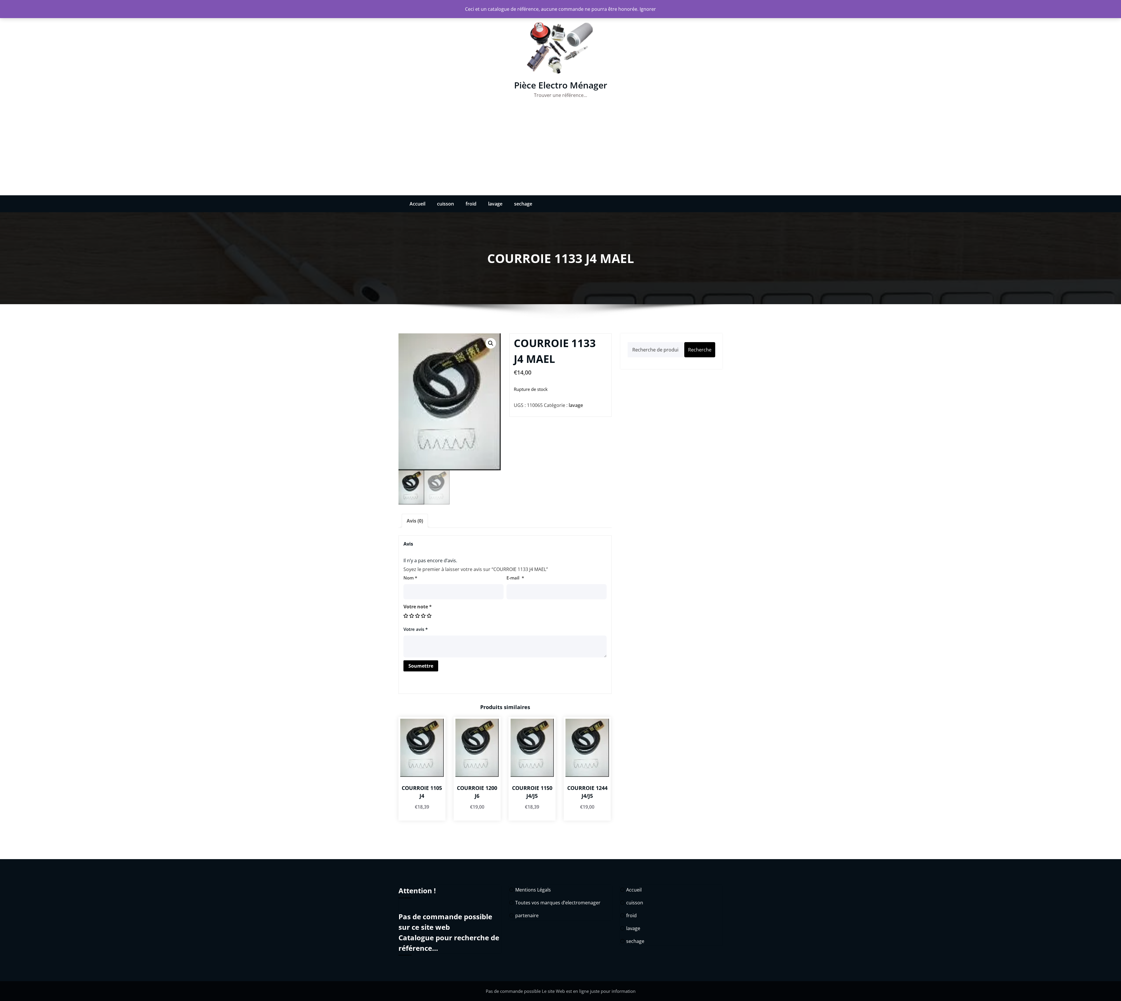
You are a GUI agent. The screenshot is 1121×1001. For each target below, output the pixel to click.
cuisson (445, 204)
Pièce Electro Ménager (560, 85)
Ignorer (648, 9)
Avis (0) (415, 521)
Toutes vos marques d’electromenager (557, 902)
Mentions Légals (533, 890)
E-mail (515, 578)
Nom (410, 578)
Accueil (417, 204)
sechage (523, 204)
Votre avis (415, 629)
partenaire (527, 915)
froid (471, 204)
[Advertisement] (560, 151)
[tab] (415, 521)
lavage (495, 204)
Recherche (699, 350)
